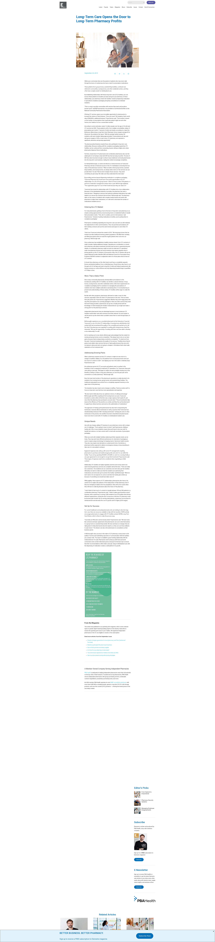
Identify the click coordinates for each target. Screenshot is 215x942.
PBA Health (87, 672)
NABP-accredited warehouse (118, 682)
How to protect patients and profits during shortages (101, 655)
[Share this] (115, 73)
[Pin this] (128, 73)
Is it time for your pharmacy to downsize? (98, 650)
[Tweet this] (119, 73)
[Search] (143, 2)
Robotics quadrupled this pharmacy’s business (99, 645)
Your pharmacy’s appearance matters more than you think (102, 652)
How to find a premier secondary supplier (98, 647)
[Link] (63, 5)
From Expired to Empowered (147, 793)
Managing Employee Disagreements (148, 809)
